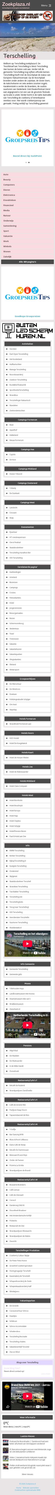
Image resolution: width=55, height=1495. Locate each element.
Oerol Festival (15, 542)
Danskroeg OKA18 (17, 1205)
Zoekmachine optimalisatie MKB (27, 1490)
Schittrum (13, 1321)
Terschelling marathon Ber (20, 552)
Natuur (7, 215)
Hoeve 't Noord (16, 474)
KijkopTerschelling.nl (18, 861)
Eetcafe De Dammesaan (19, 1150)
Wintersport (14, 669)
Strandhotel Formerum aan (20, 724)
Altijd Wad (14, 1050)
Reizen (12, 618)
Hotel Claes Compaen (18, 786)
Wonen (6, 251)
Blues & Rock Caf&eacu (19, 1139)
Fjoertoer (13, 532)
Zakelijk (7, 256)
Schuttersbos (15, 1331)
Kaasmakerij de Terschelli (20, 1276)
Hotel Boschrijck (16, 805)
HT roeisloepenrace (18, 537)
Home (18, 1488)
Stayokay (13, 709)
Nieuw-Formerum (17, 440)
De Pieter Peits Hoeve (18, 1260)
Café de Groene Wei (18, 1105)
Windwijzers (14, 1291)
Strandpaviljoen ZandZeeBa (21, 1090)
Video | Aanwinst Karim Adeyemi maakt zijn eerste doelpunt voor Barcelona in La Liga (28, 1458)
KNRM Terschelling (17, 850)
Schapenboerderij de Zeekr (21, 1281)
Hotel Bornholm (16, 800)
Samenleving (9, 225)
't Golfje (13, 1129)
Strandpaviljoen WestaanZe (21, 1231)
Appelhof (13, 430)
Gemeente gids (16, 974)
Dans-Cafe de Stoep (18, 1145)
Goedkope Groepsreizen (27, 316)
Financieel (8, 205)
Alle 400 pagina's (27, 261)
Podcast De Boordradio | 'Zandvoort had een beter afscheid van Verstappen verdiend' (29, 1442)
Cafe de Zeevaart (16, 1195)
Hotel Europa (15, 810)
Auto (5, 174)
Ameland (13, 577)
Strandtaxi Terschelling (19, 886)
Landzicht (13, 507)
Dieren (6, 189)
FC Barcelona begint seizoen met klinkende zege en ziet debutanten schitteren (30, 1450)
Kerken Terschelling (17, 856)
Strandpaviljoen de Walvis (20, 1236)
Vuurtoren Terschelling (19, 922)
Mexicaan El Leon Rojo (18, 1155)
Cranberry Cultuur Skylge (19, 1255)
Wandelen (14, 405)
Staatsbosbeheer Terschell (20, 881)
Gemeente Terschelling (19, 969)
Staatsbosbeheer (16, 547)
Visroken (13, 349)
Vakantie (8, 236)
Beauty (7, 179)
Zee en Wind (15, 1352)
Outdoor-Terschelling (18, 380)
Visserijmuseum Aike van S (20, 999)
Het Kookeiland (16, 359)
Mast (11, 425)
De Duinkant (14, 493)
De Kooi (13, 459)
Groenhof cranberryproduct (21, 1266)
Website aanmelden (31, 1488)
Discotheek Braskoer (18, 1210)
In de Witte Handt (16, 1066)
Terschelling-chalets (17, 1341)
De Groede (14, 1306)
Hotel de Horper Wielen (19, 757)
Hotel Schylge (15, 826)
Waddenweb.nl (16, 927)
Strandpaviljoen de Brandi (20, 1170)
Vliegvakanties (15, 659)
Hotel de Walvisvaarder (19, 772)
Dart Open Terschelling (19, 354)
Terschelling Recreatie (18, 1336)
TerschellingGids (16, 902)
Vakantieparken (16, 654)
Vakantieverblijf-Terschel (19, 1347)
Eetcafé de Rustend (17, 1085)
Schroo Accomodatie (18, 1326)
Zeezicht (13, 1241)
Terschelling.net (16, 897)
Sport (6, 231)
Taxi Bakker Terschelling (19, 891)
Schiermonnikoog (17, 623)
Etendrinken (9, 200)
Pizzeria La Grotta (17, 1165)
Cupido (13, 454)
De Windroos (15, 689)
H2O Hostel (14, 738)
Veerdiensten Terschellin (19, 917)
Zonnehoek (14, 1071)
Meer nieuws (27, 1474)
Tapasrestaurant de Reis (19, 1115)
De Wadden (14, 1056)
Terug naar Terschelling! (19, 907)
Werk (6, 241)
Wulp (12, 518)
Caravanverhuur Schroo (19, 1311)
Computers (9, 184)
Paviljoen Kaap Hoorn (18, 1110)
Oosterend (14, 871)
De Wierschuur (15, 684)
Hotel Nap (14, 816)
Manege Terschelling (18, 369)
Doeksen (13, 694)
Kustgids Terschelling (18, 866)
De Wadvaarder (16, 1061)
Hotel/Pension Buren (18, 831)
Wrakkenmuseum (16, 1004)
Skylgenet (13, 876)
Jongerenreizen (16, 608)
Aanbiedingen (15, 572)
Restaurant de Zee (17, 1226)
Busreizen (13, 582)
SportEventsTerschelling (19, 390)
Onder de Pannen (17, 1160)
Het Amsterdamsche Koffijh (20, 1215)
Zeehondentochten (17, 410)
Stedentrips (14, 628)
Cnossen (13, 513)
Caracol (13, 1200)
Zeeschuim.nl (15, 1009)
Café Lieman (14, 1190)
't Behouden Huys (17, 988)
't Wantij (13, 488)
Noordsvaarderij (16, 374)
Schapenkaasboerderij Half (20, 1286)
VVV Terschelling (16, 558)
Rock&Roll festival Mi (18, 385)
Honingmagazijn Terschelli (20, 1271)
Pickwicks (13, 1220)
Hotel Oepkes (15, 821)
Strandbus (14, 395)
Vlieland (13, 664)
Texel (12, 633)
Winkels (7, 246)
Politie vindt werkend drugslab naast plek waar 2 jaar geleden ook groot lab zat (30, 1466)
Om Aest (13, 704)
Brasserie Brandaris (18, 1185)
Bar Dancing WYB (16, 1134)
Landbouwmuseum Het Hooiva (22, 993)
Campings (14, 587)
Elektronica (9, 195)
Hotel (12, 603)
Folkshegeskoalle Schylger (20, 699)
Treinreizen (14, 639)
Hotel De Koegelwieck (18, 743)
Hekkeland (14, 435)
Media (6, 210)
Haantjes (13, 1316)
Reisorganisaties (16, 613)
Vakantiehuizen (16, 649)
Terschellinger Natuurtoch (20, 400)
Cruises (13, 592)
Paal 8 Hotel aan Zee (18, 836)
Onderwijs (8, 220)
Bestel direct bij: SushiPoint (27, 155)
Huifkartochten (15, 364)
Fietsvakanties (15, 598)
